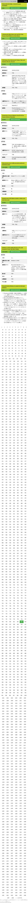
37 (12, 337)
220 (14, 403)
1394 (16, 869)
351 (6, 453)
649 (21, 563)
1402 (25, 871)
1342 (25, 845)
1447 (12, 892)
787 (14, 616)
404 (21, 471)
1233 (20, 798)
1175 (3, 774)
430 (14, 482)
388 (14, 466)
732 (18, 595)
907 (18, 661)
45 (12, 340)
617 (6, 553)
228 (18, 406)
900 (18, 658)
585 (18, 540)
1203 (20, 784)
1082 (16, 732)
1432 (25, 884)
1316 (16, 834)
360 (14, 456)
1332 (7, 842)
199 (14, 395)
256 (18, 416)
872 (18, 648)
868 (2, 648)
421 (6, 479)
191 (10, 392)
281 (6, 427)
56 (22, 342)
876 (6, 650)
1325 (3, 840)
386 (6, 466)
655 (18, 566)
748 (25, 600)
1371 (20, 858)
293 (25, 429)
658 (2, 569)
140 (2, 374)
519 (6, 516)
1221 (20, 792)
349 (25, 450)
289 (10, 429)
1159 (12, 766)
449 (6, 490)
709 (10, 587)
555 (10, 529)
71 (18, 348)
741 (25, 598)
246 (6, 413)
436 (10, 485)
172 (18, 385)
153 (25, 377)
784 (2, 616)
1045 (12, 716)
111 (25, 361)
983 (14, 690)
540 (6, 524)
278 (21, 424)
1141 (12, 758)
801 (14, 621)
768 (21, 608)
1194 (8, 782)
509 (21, 511)
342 (25, 448)
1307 (3, 832)
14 (15, 329)
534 (10, 521)
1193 (3, 782)
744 (10, 600)
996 (10, 695)
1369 (12, 858)
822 (14, 629)
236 (21, 408)
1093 (12, 737)
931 (2, 671)
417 (18, 477)
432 (21, 482)
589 (6, 542)
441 (2, 487)
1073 (3, 729)
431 (18, 482)
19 (5, 332)
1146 (8, 761)
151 (18, 377)
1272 (7, 816)
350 (2, 453)
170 (10, 385)
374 (14, 461)
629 (25, 556)
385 (2, 466)
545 (25, 524)
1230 (7, 798)
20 (9, 332)
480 (18, 500)
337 (6, 448)
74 (2, 350)
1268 (16, 813)
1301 (3, 829)
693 (2, 582)
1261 (12, 811)
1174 (25, 771)
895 (25, 655)
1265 (3, 813)
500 (14, 508)
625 (10, 556)
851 (18, 640)
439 (21, 485)
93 (12, 356)
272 (25, 421)
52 (9, 342)
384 (25, 463)
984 (18, 690)
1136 (16, 755)
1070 (16, 727)
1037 (3, 713)
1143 (20, 758)
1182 (8, 776)
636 (25, 558)
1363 (12, 855)
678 (25, 574)
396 (18, 469)
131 (21, 369)
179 (18, 387)
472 (14, 498)
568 (6, 534)
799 (6, 621)
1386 (7, 866)
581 (2, 540)
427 (2, 482)
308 (2, 437)
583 (10, 540)
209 (25, 398)
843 (14, 637)
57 (25, 342)
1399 (12, 871)
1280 (16, 819)
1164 (8, 769)
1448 (16, 892)
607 (21, 548)
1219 (12, 792)
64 (22, 345)
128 (10, 369)
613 (18, 550)
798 (2, 621)
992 (21, 692)
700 (2, 584)
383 (21, 463)
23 (18, 332)
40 (22, 337)
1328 (16, 840)
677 (21, 574)
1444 (25, 890)
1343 (3, 848)
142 (10, 374)
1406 (16, 874)
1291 (12, 824)
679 (2, 577)
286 (25, 427)
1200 (7, 784)
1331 (3, 842)
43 (5, 340)
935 (18, 671)
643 (25, 561)
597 (10, 545)
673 (6, 574)
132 (25, 369)
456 (6, 492)
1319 (3, 837)
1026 (7, 708)
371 (2, 461)
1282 (25, 819)
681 (10, 577)
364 (2, 458)
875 (2, 650)
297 (14, 432)
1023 (20, 705)
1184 (16, 776)
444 (14, 487)
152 (21, 377)
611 (10, 550)
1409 (3, 876)
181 (25, 387)
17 (25, 329)
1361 (3, 855)
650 (25, 563)
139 (25, 371)
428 (6, 482)
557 (18, 529)
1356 (7, 853)
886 (18, 653)
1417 (12, 879)
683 (18, 577)
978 (21, 687)
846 (25, 637)
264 (21, 419)
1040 (16, 713)
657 (25, 566)
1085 (3, 734)
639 (10, 561)
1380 (7, 863)
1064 (16, 724)
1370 (16, 858)
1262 (16, 811)
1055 (3, 721)
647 (14, 563)
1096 (25, 737)
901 (21, 658)
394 (10, 469)
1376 (16, 861)
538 (25, 521)
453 (21, 490)
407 (6, 474)
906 (14, 661)
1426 (25, 882)
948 (14, 677)
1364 (16, 855)
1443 (20, 890)
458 (14, 492)
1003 (12, 698)
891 (10, 655)
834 (6, 634)
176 (6, 387)
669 (18, 571)
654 (14, 566)
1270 (25, 813)
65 (25, 345)
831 (21, 632)
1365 (20, 855)
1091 (3, 737)
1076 (16, 729)
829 (14, 632)
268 (10, 421)
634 (18, 558)
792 (6, 619)
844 (18, 637)
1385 (3, 866)
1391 (3, 869)
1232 (16, 798)
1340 (16, 845)
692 (25, 579)
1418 (16, 879)
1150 (25, 761)
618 (10, 553)
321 (25, 440)
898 (10, 658)
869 (6, 648)
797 (25, 619)
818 (25, 627)
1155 (20, 763)
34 (2, 337)
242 (18, 411)
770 (2, 611)
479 (14, 500)
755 (25, 603)
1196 (16, 782)
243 (21, 411)
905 (10, 661)
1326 (7, 840)
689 (14, 579)
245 (2, 413)
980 (2, 690)
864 (14, 645)
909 (25, 661)
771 (6, 611)
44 (9, 340)
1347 (20, 848)
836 (14, 634)
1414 (25, 876)
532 (2, 521)
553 (2, 529)
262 (14, 419)
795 (18, 619)
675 (14, 574)
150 (14, 377)
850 (14, 640)
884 (10, 653)
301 (2, 435)
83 (5, 353)
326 (18, 442)
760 (18, 606)
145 (21, 374)
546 (2, 527)
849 (10, 640)
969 (14, 684)
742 (2, 600)
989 (10, 692)
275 (10, 424)
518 (2, 516)
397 (21, 469)
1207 (12, 787)
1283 (3, 821)
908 (21, 661)
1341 (20, 845)
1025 (3, 708)
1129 (12, 753)
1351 (12, 850)
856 (10, 642)
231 (2, 408)
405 (25, 471)
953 (6, 679)
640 (14, 561)
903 (2, 661)
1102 (25, 740)
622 (25, 553)
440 (25, 485)
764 (6, 608)
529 (18, 519)
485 (10, 503)
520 (10, 516)
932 (6, 671)
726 (21, 592)
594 (25, 542)
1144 (25, 758)
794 (14, 619)
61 (12, 345)
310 (10, 437)
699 (25, 582)
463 (6, 495)
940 (10, 674)
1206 (7, 787)
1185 (20, 776)
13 (12, 329)
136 (14, 371)
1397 (3, 871)
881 (25, 650)
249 (18, 413)
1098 (8, 740)
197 (6, 395)
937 (25, 671)
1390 (25, 866)
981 (6, 690)
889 (2, 655)
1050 (7, 719)
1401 (20, 871)
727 (25, 592)
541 (10, 524)
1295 (3, 826)
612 (14, 550)
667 (10, 571)
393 (6, 469)
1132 (25, 753)
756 (2, 606)
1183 (12, 776)
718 (18, 590)
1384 (25, 863)
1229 (3, 798)
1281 (20, 819)
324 (10, 442)
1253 (3, 808)
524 (25, 516)
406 (2, 474)
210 (2, 400)
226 (10, 406)
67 (5, 348)
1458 (12, 897)
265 (25, 419)
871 (14, 648)
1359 (20, 853)
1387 (12, 866)
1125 (20, 750)
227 (14, 406)
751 (10, 603)
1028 (16, 708)
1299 (20, 826)
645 (6, 563)
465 (14, 495)
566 (25, 532)
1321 (12, 837)
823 (18, 629)
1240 (25, 800)
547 (6, 527)
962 (14, 682)
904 (6, 661)
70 (15, 348)
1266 (7, 813)
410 (18, 474)
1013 (3, 703)
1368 (7, 858)
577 (14, 537)
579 (21, 537)
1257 (20, 808)
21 (12, 332)
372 (6, 461)
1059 (20, 721)
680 (6, 577)
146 (25, 374)
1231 (12, 798)
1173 (20, 771)
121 (10, 366)
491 (6, 506)
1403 (3, 874)
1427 (3, 884)
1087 (12, 734)
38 (15, 337)
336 (2, 448)
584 (14, 540)
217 (2, 403)
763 (2, 608)
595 (2, 545)
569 (10, 534)
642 (21, 561)
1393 (12, 869)
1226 (16, 795)
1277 (3, 819)
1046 (16, 716)
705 (21, 584)
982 (10, 690)
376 (21, 461)
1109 (3, 745)
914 (18, 663)
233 (10, 408)
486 (14, 503)
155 (6, 379)
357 (2, 456)
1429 (12, 884)
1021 (12, 705)
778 (6, 613)
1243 (12, 803)
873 (21, 648)
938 (2, 674)
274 (6, 424)
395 (14, 469)
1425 (20, 882)
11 (5, 329)
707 (2, 587)
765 (10, 608)
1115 (3, 748)
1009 (12, 700)
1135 (12, 755)
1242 (7, 803)
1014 (7, 703)
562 (10, 532)
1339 (12, 845)
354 (18, 453)
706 (25, 584)
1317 (20, 834)
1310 (16, 832)
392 (2, 469)
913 (14, 663)
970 (18, 684)
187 (21, 390)
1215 (20, 790)
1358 (16, 853)
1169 (3, 771)
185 (14, 390)
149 (10, 377)
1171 (12, 771)
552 (25, 527)
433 (25, 482)
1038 (7, 713)
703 (14, 584)
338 (10, 448)
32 (22, 335)
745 (14, 600)
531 (25, 519)
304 (14, 435)
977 (18, 687)
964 (21, 682)
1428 (7, 884)
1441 (12, 890)
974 (6, 687)
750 (6, 603)
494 (18, 506)
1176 (8, 774)
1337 (3, 845)
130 (18, 369)
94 (15, 356)
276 (14, 424)
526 (6, 519)
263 (18, 419)
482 (25, 500)
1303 (12, 829)
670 (21, 571)
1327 (12, 840)
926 (10, 669)
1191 (20, 779)
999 (21, 695)
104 (25, 358)
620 (18, 553)
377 (25, 461)
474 (21, 498)
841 (6, 637)
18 (2, 332)
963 (18, 682)
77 (12, 350)
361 (18, 456)
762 (25, 606)
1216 (25, 790)
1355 (3, 853)
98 (2, 358)
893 (18, 655)
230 (25, 406)
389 (18, 466)
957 (21, 679)
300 (25, 432)
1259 (3, 811)
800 (10, 621)
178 (14, 387)
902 (25, 658)
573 (25, 534)
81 (25, 350)
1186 (25, 776)
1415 (3, 879)
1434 (7, 887)
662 (18, 569)
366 (10, 458)
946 (6, 677)
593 (21, 542)
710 (14, 587)
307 (25, 435)
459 (18, 492)
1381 (12, 863)
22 (15, 332)
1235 (3, 800)
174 (25, 385)
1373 (3, 861)
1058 (16, 721)
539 (2, 524)
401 (10, 471)
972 (25, 684)
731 (14, 595)
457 (10, 492)
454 (25, 490)
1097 (3, 740)
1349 (3, 850)
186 (18, 390)
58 (2, 345)
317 (10, 440)
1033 (12, 711)
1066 (25, 724)
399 (2, 471)
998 (17, 695)
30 (15, 335)
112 (3, 364)
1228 (25, 795)
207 (18, 398)
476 (2, 500)
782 (21, 613)
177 (10, 387)
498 (6, 508)
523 (21, 516)
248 (14, 413)
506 (10, 511)
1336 (25, 842)
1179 (20, 774)
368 (18, 458)
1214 (16, 790)
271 (21, 421)
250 (21, 413)
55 (18, 342)
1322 (16, 837)
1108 (25, 742)
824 (21, 629)
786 (10, 616)
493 (14, 506)
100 (9, 358)
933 (10, 671)
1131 (20, 753)
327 (21, 442)
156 (10, 379)
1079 (3, 732)
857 (14, 642)
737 (10, 598)
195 (25, 392)
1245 (20, 803)
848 (6, 640)
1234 (25, 798)
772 (10, 611)
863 (10, 645)
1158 (8, 766)
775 (21, 611)
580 (25, 537)
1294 (25, 824)
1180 (25, 774)
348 (21, 450)
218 (6, 403)
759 (14, 606)
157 (14, 379)
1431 (20, 884)
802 (18, 621)
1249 (12, 805)
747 (21, 600)
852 (21, 640)
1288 (25, 821)
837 (18, 634)
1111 (12, 745)
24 (22, 332)
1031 (3, 711)
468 (25, 495)
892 (14, 655)
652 (6, 566)
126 (2, 369)
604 (10, 548)
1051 (12, 719)
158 (18, 379)
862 (6, 645)
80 (22, 350)
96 (22, 356)
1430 (16, 884)
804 (25, 621)
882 (2, 653)
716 (10, 590)
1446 (7, 892)
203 (2, 398)
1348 (25, 848)
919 (10, 666)
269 (14, 421)
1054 (25, 719)
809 (18, 624)
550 (18, 527)
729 (6, 595)
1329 (20, 840)
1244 (16, 803)
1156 (25, 763)
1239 (20, 800)
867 (25, 645)
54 (15, 342)
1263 (20, 811)
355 (21, 453)
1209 (20, 787)
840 (2, 637)
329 (2, 445)
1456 (25, 895)
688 (10, 579)
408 (10, 474)
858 (18, 642)
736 (6, 598)
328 (25, 442)
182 (2, 390)
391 (25, 466)
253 (6, 416)
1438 (25, 887)
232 (6, 408)
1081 (12, 732)
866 (21, 645)
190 (6, 392)
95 (18, 356)
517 (25, 513)
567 (2, 534)
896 (2, 658)
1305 (20, 829)
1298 (16, 826)
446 (21, 487)
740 (21, 598)
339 (14, 448)
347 (18, 450)
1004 (16, 698)
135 (10, 371)
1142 (16, 758)
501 (18, 508)
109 (18, 361)
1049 (3, 719)
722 (6, 592)
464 (10, 495)
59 (5, 345)
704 (18, 584)
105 (3, 361)
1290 (7, 824)
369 (21, 458)
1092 (7, 737)
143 (14, 374)
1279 (12, 819)
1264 (25, 811)
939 (6, 674)
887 (21, 653)
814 (10, 627)
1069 (12, 727)
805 (2, 624)
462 (2, 495)
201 (21, 395)
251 (25, 413)
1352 (16, 850)
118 (25, 364)
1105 (12, 742)
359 (10, 456)
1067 (3, 727)
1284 (7, 821)
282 (10, 427)
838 (21, 634)
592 (18, 542)
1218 (7, 792)
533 (6, 521)
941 (14, 674)
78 (15, 350)
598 (14, 545)
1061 (3, 724)
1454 (16, 895)
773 (14, 611)
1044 (7, 716)
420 (2, 479)
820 (6, 629)
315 (2, 440)
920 (14, 666)
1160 (16, 766)
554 (6, 529)
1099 (12, 740)
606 (18, 548)
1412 (16, 876)
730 (10, 595)
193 (18, 392)
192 (14, 392)
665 (2, 571)
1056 (7, 721)
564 (18, 532)
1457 (8, 897)
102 (17, 358)
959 (2, 682)
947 (10, 677)
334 (21, 445)
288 (6, 429)
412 (25, 474)
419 (25, 477)
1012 (25, 700)
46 (15, 340)
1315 (12, 834)
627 (18, 556)
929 (21, 669)
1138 (25, 755)
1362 (7, 855)
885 (14, 653)
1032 (7, 711)
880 (21, 650)
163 (10, 382)
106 (6, 361)
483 (2, 503)
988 (6, 692)
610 (6, 550)
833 (2, 634)
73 (25, 348)
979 (25, 687)
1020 (7, 705)
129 (14, 369)
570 (14, 534)
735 (2, 598)
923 (25, 666)
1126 (25, 750)
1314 (7, 834)
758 (10, 606)
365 (6, 458)
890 (6, 655)
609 (2, 550)
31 (18, 335)
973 (2, 687)
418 (21, 477)
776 (25, 611)
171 (14, 385)
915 (21, 663)
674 (10, 574)
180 (21, 387)
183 (6, 390)
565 (21, 532)
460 (21, 492)
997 (14, 695)
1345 (12, 848)
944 (25, 674)
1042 (25, 713)
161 (2, 382)
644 (2, 563)
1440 (7, 890)
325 (14, 442)
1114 (25, 745)
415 (10, 477)
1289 (3, 824)
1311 (21, 832)
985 (21, 690)
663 (21, 569)
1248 (7, 805)
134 (6, 371)
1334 (16, 842)
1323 (20, 837)
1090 (25, 734)
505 (6, 511)
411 (21, 474)
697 (18, 582)
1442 (16, 890)
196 (2, 395)
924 (2, 669)
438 (18, 485)
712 (21, 587)
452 (18, 490)
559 (25, 529)
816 (18, 627)
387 (10, 466)
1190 (16, 779)
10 (2, 329)
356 (25, 453)
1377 (20, 861)
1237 (12, 800)
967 (6, 684)
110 (21, 361)
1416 (7, 879)
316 (6, 440)
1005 (20, 698)
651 (2, 566)
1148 (16, 761)
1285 (12, 821)
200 (18, 395)
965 (25, 682)
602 (2, 548)
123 (18, 366)
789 (21, 616)
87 (18, 353)
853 (25, 640)
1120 (25, 748)
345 (10, 450)
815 (14, 627)
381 (14, 463)
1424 (16, 882)
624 (6, 556)
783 (25, 613)
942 (18, 674)
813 (6, 627)
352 (10, 453)
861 (2, 645)
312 (18, 437)
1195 (12, 782)
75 (5, 350)
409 (14, 474)
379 (6, 463)
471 (10, 498)
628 (21, 556)
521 (14, 516)
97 (25, 356)
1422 (7, 882)
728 (2, 595)
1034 (16, 711)
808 (14, 624)
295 (6, 432)
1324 (25, 837)
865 (18, 645)
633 (14, 558)
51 (5, 342)
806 (6, 624)
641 (18, 561)
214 (18, 400)
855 (6, 642)
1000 (25, 695)
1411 (12, 876)
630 (2, 558)
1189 (12, 779)
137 (18, 371)
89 (25, 353)
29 (12, 335)
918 (6, 666)
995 (6, 695)
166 (21, 382)
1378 (25, 861)
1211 (3, 790)
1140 (8, 758)
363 (25, 456)
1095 (20, 737)
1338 (7, 845)
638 (6, 561)
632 (10, 558)
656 (21, 566)
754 (21, 603)
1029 (20, 708)
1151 (3, 763)
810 (21, 624)
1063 (12, 724)
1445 (3, 892)
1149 (20, 761)
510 (25, 511)
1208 (16, 787)
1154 (16, 763)
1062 (7, 724)
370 (25, 458)
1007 (3, 700)
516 (21, 513)
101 (13, 358)
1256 (16, 808)
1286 (16, 821)
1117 (12, 748)
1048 (25, 716)
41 (25, 337)
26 (2, 335)
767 (18, 608)
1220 (16, 792)
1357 (12, 853)
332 (14, 445)
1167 (20, 769)
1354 (25, 850)
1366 (25, 855)
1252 (25, 805)
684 (21, 577)
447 (25, 487)
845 (21, 637)
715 (6, 590)
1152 (8, 763)
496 (25, 506)
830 (18, 632)
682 (14, 577)
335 (25, 445)
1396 (25, 869)
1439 (3, 890)
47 (18, 340)
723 (10, 592)
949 (18, 677)
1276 (25, 816)
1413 (20, 876)
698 (21, 582)
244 (25, 411)
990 (14, 692)
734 (25, 595)
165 (18, 382)
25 (25, 332)
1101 (21, 740)
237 (25, 408)
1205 (3, 787)
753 (18, 603)
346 (14, 450)
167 (25, 382)
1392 (7, 869)
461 (25, 492)
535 (14, 521)
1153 (12, 763)
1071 (20, 727)
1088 (16, 734)
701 (6, 584)
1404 (7, 874)
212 (10, 400)
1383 (20, 863)
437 (14, 485)
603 (6, 548)
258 (25, 416)
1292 (16, 824)
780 (14, 613)
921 (18, 666)
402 (14, 471)
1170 (8, 771)
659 (6, 569)
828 (10, 632)
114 (10, 364)
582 (6, 540)
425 (21, 479)
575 (6, 537)
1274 (16, 816)
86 (15, 353)
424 (18, 479)
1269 (20, 813)
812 (2, 627)
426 (25, 479)
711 (18, 587)
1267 (12, 813)
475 (25, 498)
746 (18, 600)
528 (14, 519)
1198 (25, 782)
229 (21, 406)
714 (2, 590)
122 (14, 366)
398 (25, 469)
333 (18, 445)
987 (2, 692)
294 (2, 432)
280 (2, 427)
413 (2, 477)
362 (21, 456)
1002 (7, 698)
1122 (8, 750)
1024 (25, 705)
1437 (20, 887)
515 (18, 513)
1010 (16, 700)
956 (18, 679)
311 (14, 437)
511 (2, 513)
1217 (3, 792)
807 (10, 624)
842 (10, 637)
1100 (16, 740)
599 (18, 545)
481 (21, 500)
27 (5, 335)
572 (21, 534)
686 (2, 579)
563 (14, 532)
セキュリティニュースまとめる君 (8, 1)
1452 (7, 895)
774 (18, 611)
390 (21, 466)
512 (6, 513)
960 (6, 682)
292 (21, 429)
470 (6, 498)
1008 (7, 700)
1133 (3, 755)
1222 (25, 792)
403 (18, 471)
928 (18, 669)
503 (25, 508)
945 (2, 677)
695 (10, 582)
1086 (7, 734)
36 (9, 337)
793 (10, 619)
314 (25, 437)
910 (2, 663)
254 (10, 416)
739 (18, 598)
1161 (20, 766)
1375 (12, 861)
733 (21, 595)
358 (6, 456)
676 (18, 574)
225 (6, 406)
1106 (16, 742)
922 (21, 666)
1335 (20, 842)
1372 (25, 858)
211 (6, 400)
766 (14, 608)
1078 (25, 729)
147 (2, 377)
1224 (7, 795)
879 (18, 650)
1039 (12, 713)
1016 (16, 703)
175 (2, 387)
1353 (20, 850)
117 (21, 364)
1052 (16, 719)
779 (10, 613)
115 (14, 364)
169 (6, 385)
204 (6, 398)
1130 (16, 753)
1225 (12, 795)
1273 (12, 816)
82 (2, 353)
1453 (12, 895)
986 (25, 690)
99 (6, 358)
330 (6, 445)
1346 (16, 848)
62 (15, 345)
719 (21, 590)
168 (2, 385)
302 (6, 435)
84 (9, 353)
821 (10, 629)
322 (2, 442)
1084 (25, 732)
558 (21, 529)
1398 (7, 871)
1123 (12, 750)
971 (21, 684)
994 (2, 695)
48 (22, 340)
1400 (16, 871)
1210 (25, 787)
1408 (25, 874)
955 (14, 679)
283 (14, 427)
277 (18, 424)
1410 (7, 876)
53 (12, 342)
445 (18, 487)
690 (18, 579)
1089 (20, 734)
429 (10, 482)
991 (18, 692)
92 (9, 356)
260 (6, 419)
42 (2, 340)
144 (18, 374)
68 (9, 348)
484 (6, 503)
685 (25, 577)
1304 (16, 829)
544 (21, 524)
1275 (20, 816)
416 (14, 477)
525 (2, 519)
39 (18, 337)
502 (21, 508)
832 (25, 632)
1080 (7, 732)
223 (25, 403)
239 (6, 411)
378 (2, 463)
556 (14, 529)
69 (12, 348)
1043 (3, 716)
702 (10, 584)
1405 (12, 874)
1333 (12, 842)
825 (25, 629)
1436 (16, 887)
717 (14, 590)
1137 (20, 755)
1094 (16, 737)
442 (6, 487)
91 (5, 356)
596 (6, 545)
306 (21, 435)
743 (6, 600)
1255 (12, 808)
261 (10, 419)
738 (14, 598)
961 (10, 682)
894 (21, 655)
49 (25, 340)
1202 (16, 784)
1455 (20, 895)
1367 (3, 858)
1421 (3, 882)
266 (2, 421)
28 (9, 335)
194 (21, 392)
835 (10, 634)
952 (2, 679)
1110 (8, 745)
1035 (20, 711)
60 (9, 345)
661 (14, 569)
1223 (3, 795)
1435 (12, 887)
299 (21, 432)
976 (14, 687)
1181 (3, 776)
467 (21, 495)
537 (21, 521)
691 (21, 579)
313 (21, 437)
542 (14, 524)
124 (21, 366)
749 (2, 603)
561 (6, 532)
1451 (3, 895)
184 (10, 390)
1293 (20, 824)
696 (14, 582)
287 (2, 429)
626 (14, 556)
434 (2, 485)
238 (2, 411)
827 (6, 632)
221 (18, 403)
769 (25, 608)
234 (14, 408)
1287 (20, 821)
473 (18, 498)
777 (2, 613)
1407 (20, 874)
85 (12, 353)
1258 (25, 808)
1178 (16, 774)
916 (25, 663)
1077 (20, 729)
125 (25, 366)
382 (18, 463)
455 (2, 492)
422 (10, 479)
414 (6, 477)
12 (9, 329)
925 (6, 669)
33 (25, 335)
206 (14, 398)
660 (10, 569)
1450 (25, 892)
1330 (25, 840)
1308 (7, 832)
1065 (20, 724)
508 (18, 511)
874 (25, 648)
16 (22, 329)
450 (10, 490)
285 (21, 427)
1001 (3, 698)
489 (25, 503)
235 (18, 408)
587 (25, 540)
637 (2, 561)
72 (22, 348)
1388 (16, 866)
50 (2, 342)
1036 (25, 711)
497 (2, 508)
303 (10, 435)
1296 (7, 826)
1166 (16, 769)
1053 (20, 719)
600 (21, 545)
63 (18, 345)
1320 (7, 837)
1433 (3, 887)
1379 (3, 863)
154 (2, 379)
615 (25, 550)
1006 (25, 698)
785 (6, 616)
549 (14, 527)
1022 (16, 705)
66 (2, 348)
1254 (7, 808)
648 (18, 563)
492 (10, 506)
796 (21, 619)
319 (18, 440)
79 (18, 350)
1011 (21, 700)
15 (18, 329)
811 (25, 624)
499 (10, 508)
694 (6, 582)
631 (6, 558)
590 (10, 542)
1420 (25, 879)
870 (10, 648)
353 (14, 453)
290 (14, 429)
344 (6, 450)
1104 (8, 742)
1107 (20, 742)
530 (21, 519)
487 (18, 503)
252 (2, 416)
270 (18, 421)
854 (2, 642)
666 (6, 571)
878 (14, 650)
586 (21, 540)
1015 (12, 703)
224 (2, 406)
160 (25, 379)
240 (10, 411)
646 (10, 563)
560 (2, 532)
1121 (3, 750)
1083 (20, 732)
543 (18, 524)
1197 (20, 782)
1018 (25, 703)
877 (10, 650)
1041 (20, 713)
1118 (16, 748)
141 (6, 374)
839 (25, 634)
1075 (12, 729)
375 (18, 461)
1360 (25, 853)
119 (2, 366)
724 (14, 592)
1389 (20, 866)
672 (2, 574)
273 (2, 424)
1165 (12, 769)
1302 (7, 829)
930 (25, 669)
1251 (20, 805)
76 (9, 350)
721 (2, 592)
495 (21, 506)
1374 (7, 861)
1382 (16, 863)
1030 (25, 708)
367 (14, 458)
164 (14, 382)
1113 (20, 745)
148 (6, 377)
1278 (7, 819)
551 (21, 527)
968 (10, 684)
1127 (3, 753)
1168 (25, 769)
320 (21, 440)
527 (10, 519)
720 (25, 590)
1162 (25, 766)
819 (2, 629)
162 (6, 382)
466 (18, 495)
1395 (20, 869)
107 (10, 361)
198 (10, 395)
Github (25, 1)
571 (18, 534)
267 (6, 421)
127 (6, 369)
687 (6, 579)
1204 (25, 784)
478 (10, 500)
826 (2, 632)
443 (10, 487)
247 (10, 413)
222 (21, 403)
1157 (3, 766)
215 (21, 400)
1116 (8, 748)
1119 (20, 748)
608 (25, 548)
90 (2, 356)
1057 (12, 721)
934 (14, 671)
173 (21, 385)
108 (14, 361)
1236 (7, 800)
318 (14, 440)
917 (2, 666)
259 (2, 419)
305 (18, 435)
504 (2, 511)
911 (6, 663)
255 (14, 416)
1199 (3, 784)
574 (2, 537)
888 (25, 653)
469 (2, 498)
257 (21, 416)
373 (10, 461)
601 (25, 545)
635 (21, 558)
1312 (25, 832)
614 (21, 550)
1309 (12, 832)
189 (2, 392)
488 (21, 503)
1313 (3, 834)
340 (18, 448)
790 (25, 616)
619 (14, 553)
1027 (12, 708)
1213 (12, 790)
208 (21, 398)
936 (21, 671)
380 (10, 463)
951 (25, 677)
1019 (3, 705)
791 (2, 619)
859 (21, 642)
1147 (12, 761)
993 (25, 692)
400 (6, 471)
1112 (16, 745)
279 (25, 424)
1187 (3, 779)
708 (6, 587)
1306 (25, 829)
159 (21, 379)
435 (6, 485)
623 (2, 556)
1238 (16, 800)
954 (10, 679)
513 (10, 513)
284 (18, 427)
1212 (7, 790)
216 (25, 400)
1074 (7, 729)
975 (10, 687)
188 (25, 390)
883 (6, 653)
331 (10, 445)
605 (14, 548)
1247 (3, 805)
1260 (7, 811)
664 (25, 569)
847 (2, 640)
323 (6, 442)
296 (10, 432)
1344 (7, 848)
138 (21, 371)
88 (22, 353)
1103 (3, 742)
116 (18, 364)
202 (25, 395)
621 (21, 553)
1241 (3, 803)
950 (21, 677)
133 (2, 371)
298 (18, 432)
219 (10, 403)
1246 (25, 803)
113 (6, 364)
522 (18, 516)
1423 (12, 882)
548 (10, 527)
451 (14, 490)
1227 (20, 795)
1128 (8, 753)
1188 (8, 779)
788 (18, 616)
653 (10, 566)
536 (18, 521)
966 (2, 684)
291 (18, 429)
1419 (20, 879)
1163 (3, 769)
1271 (3, 816)
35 (5, 337)
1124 (16, 750)
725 (18, 592)
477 (6, 500)
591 (14, 542)
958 (25, 679)
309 (6, 437)
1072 (25, 727)
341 (21, 448)
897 (6, 658)
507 (14, 511)
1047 (20, 716)
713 (25, 587)
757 (6, 606)
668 (14, 571)
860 (25, 642)
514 (14, 513)
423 (14, 479)
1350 (7, 850)
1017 (20, 703)
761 (21, 606)
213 (14, 400)
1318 (25, 834)
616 (2, 553)
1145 (3, 761)
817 (21, 627)
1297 (12, 826)
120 (6, 366)
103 (21, 358)
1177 (12, 774)
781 (18, 613)
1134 (8, 755)
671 (25, 571)
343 (2, 450)
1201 (12, 784)
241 (14, 411)
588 (2, 542)
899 (14, 658)
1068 (7, 727)
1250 (16, 805)
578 (18, 537)
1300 (25, 826)
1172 (16, 771)
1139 (3, 758)
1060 (25, 721)
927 (14, 669)
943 (21, 674)
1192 (25, 779)
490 (2, 506)
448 (2, 490)
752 (14, 603)
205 (10, 398)
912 (10, 663)
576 (10, 537)
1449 (20, 892)
